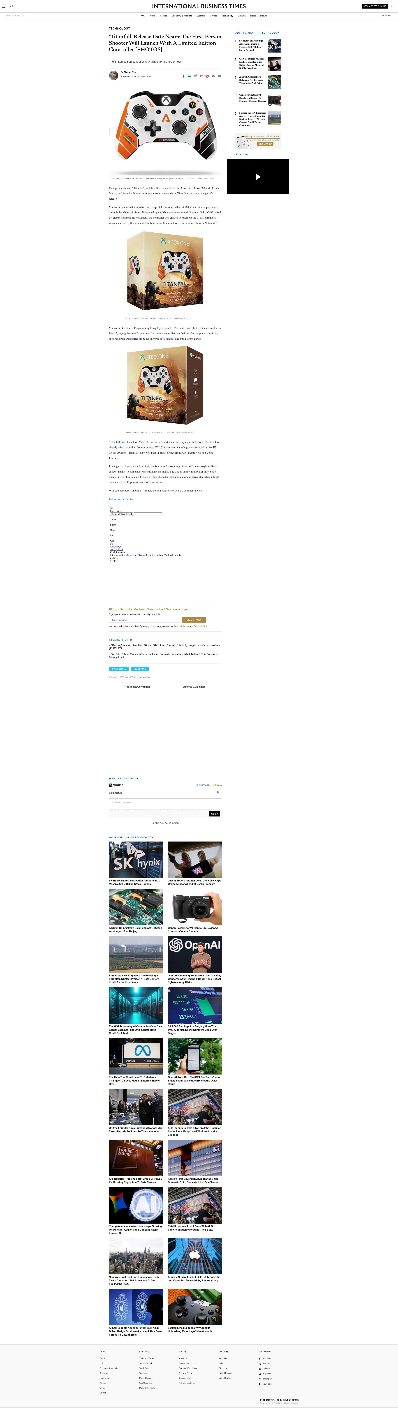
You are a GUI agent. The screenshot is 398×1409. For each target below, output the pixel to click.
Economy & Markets (182, 15)
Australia (223, 1358)
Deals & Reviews (258, 15)
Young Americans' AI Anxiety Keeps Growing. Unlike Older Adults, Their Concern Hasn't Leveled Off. (135, 1229)
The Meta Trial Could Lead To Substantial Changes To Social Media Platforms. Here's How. (134, 1080)
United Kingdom (226, 1373)
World (152, 15)
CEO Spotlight (145, 1383)
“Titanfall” (115, 442)
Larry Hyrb (156, 328)
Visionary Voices (146, 1358)
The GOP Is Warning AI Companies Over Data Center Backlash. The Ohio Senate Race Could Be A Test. (135, 1030)
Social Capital (145, 1363)
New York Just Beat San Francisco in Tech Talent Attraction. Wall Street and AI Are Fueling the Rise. (134, 1280)
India (221, 1363)
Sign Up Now (265, 144)
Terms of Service (181, 626)
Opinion (242, 15)
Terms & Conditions (188, 1368)
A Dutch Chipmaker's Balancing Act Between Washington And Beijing (251, 80)
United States (225, 1378)
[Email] (213, 76)
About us (183, 1358)
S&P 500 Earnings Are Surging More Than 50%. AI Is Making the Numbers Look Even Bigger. (193, 1030)
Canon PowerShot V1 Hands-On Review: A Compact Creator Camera (252, 98)
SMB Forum (144, 1368)
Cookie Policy (185, 1378)
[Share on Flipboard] (201, 76)
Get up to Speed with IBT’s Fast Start (263, 136)
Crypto (213, 15)
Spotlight (143, 1373)
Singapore (223, 1368)
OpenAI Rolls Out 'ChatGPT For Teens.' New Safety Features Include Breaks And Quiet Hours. (194, 1080)
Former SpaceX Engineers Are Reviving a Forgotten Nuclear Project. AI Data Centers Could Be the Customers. (134, 979)
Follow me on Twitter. (121, 499)
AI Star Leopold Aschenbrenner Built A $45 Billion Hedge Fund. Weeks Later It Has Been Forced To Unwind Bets (135, 1331)
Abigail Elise (130, 72)
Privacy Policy (200, 626)
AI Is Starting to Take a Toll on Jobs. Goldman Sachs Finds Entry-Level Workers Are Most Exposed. (194, 1131)
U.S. (143, 15)
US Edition (386, 15)
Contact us (184, 1363)
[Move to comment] (219, 76)
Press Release (146, 1378)
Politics (163, 15)
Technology (227, 15)
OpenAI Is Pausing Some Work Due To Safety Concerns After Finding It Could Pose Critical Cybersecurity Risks (194, 979)
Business (201, 15)
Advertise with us (187, 1383)
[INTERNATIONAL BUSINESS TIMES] (199, 6)
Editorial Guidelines (194, 686)
